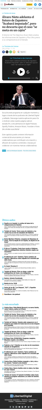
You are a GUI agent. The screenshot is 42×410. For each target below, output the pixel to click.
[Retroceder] (14, 72)
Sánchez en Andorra (16, 1)
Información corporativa (12, 400)
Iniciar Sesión (39, 4)
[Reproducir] (21, 72)
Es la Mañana (22, 8)
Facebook (10, 407)
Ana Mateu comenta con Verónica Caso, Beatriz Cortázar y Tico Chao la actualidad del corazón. (21, 370)
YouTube (19, 407)
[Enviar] (10, 52)
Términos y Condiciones (29, 400)
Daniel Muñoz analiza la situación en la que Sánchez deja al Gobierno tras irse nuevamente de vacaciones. (21, 347)
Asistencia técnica (21, 401)
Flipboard (25, 407)
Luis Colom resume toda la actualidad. (13, 284)
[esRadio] (9, 4)
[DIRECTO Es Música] (35, 4)
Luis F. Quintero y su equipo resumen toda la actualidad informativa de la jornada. (22, 251)
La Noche (29, 8)
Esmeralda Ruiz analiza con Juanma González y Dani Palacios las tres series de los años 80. (21, 290)
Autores (31, 401)
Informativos (13, 8)
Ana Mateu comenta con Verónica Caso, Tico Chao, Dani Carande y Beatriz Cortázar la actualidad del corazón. (21, 310)
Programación (4, 8)
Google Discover (22, 407)
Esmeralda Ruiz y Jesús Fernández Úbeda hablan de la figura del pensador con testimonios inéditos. (19, 280)
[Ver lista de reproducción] (36, 78)
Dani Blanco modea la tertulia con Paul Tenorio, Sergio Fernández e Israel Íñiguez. (22, 340)
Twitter (13, 407)
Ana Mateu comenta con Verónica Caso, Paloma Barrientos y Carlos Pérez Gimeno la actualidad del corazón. (21, 363)
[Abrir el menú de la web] (2, 4)
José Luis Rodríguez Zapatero (14, 150)
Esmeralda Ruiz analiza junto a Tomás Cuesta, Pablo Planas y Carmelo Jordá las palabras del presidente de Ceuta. (21, 274)
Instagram (16, 407)
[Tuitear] (7, 52)
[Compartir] (3, 52)
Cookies (10, 401)
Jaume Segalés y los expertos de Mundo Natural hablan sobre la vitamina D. (20, 267)
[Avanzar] (28, 72)
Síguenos (23, 51)
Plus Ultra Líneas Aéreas (29, 150)
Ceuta (8, 1)
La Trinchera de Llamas (8, 13)
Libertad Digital (21, 396)
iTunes (31, 407)
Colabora (29, 4)
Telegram (28, 407)
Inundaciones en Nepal (27, 1)
